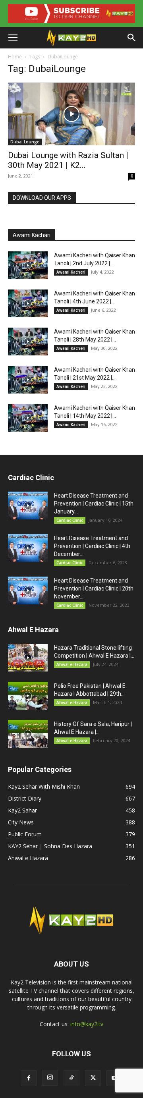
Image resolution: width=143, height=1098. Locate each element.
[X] (93, 1078)
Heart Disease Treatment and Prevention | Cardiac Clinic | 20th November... (93, 588)
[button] (12, 37)
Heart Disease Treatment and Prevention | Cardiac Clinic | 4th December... (92, 546)
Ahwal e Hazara (71, 664)
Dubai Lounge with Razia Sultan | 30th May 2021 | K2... (68, 160)
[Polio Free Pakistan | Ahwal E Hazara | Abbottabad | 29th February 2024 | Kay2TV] (28, 696)
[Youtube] (114, 1078)
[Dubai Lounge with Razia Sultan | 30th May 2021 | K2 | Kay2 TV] (71, 114)
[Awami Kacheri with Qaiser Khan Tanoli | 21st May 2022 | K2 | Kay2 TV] (28, 380)
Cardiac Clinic (69, 520)
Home (15, 56)
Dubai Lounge (24, 142)
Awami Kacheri (70, 272)
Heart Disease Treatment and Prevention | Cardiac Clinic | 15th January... (93, 503)
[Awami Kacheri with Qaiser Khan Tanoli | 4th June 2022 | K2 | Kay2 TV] (28, 303)
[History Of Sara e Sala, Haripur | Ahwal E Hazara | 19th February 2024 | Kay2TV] (28, 734)
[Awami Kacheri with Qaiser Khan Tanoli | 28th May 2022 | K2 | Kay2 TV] (28, 341)
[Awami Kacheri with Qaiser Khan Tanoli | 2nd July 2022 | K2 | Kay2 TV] (28, 265)
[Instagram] (50, 1078)
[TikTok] (71, 1078)
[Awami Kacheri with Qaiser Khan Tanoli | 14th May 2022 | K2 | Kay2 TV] (28, 418)
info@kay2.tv (86, 1024)
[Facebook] (29, 1078)
